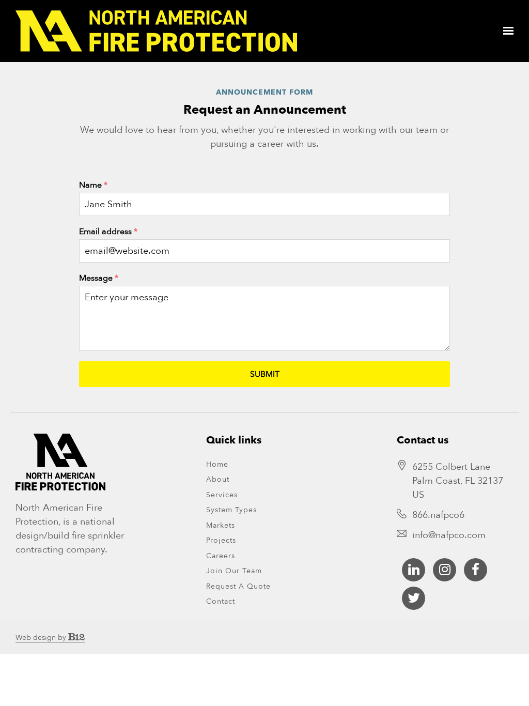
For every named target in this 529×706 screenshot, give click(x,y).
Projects (221, 540)
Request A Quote (238, 586)
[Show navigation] (506, 31)
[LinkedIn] (413, 569)
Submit (264, 374)
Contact (220, 601)
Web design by (41, 637)
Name (93, 185)
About (217, 479)
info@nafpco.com (449, 535)
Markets (220, 525)
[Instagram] (444, 569)
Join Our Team (234, 571)
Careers (220, 556)
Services (222, 495)
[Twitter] (413, 598)
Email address (108, 231)
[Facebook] (475, 569)
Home (217, 464)
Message (98, 278)
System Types (231, 510)
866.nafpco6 (438, 515)
